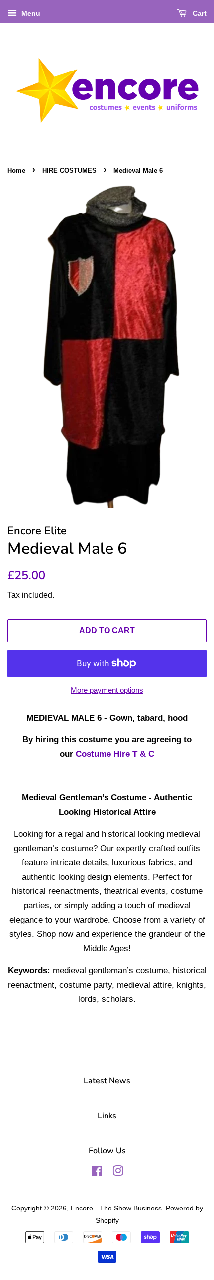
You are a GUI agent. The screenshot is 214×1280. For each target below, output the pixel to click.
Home (16, 170)
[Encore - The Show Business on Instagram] (117, 1173)
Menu (29, 13)
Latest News (107, 1080)
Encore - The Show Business (116, 1208)
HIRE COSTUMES (69, 170)
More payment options (107, 690)
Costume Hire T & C (115, 754)
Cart (199, 13)
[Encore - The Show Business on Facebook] (97, 1173)
